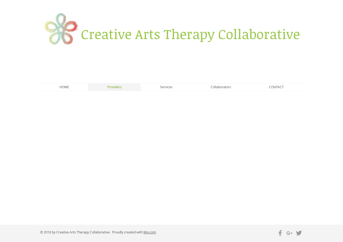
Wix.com (149, 232)
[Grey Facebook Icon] (280, 233)
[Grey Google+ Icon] (289, 233)
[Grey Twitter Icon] (299, 233)
